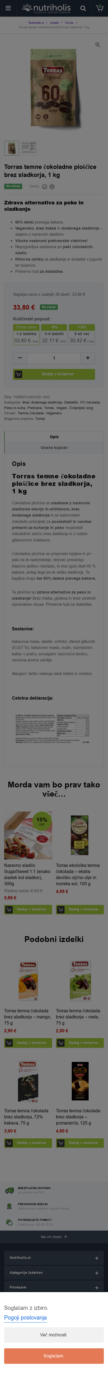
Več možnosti (53, 1335)
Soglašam (53, 1356)
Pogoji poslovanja (25, 1317)
